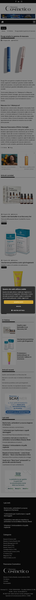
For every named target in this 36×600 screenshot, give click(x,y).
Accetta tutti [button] (18, 302)
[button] (18, 310)
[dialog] (18, 300)
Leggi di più (25, 298)
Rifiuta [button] (18, 306)
